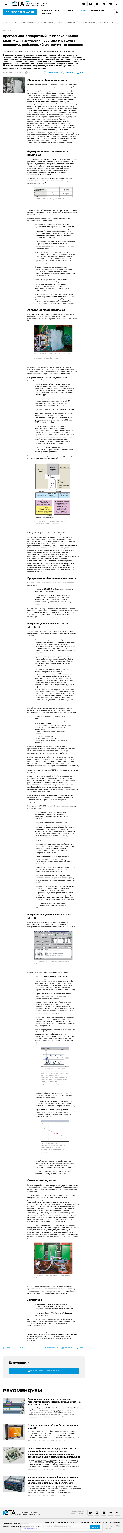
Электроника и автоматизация (24, 22)
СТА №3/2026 (44, 1417)
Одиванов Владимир (13, 51)
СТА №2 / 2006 (9, 31)
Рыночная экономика (66, 22)
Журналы (47, 10)
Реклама (46, 13)
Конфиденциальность (16, 1527)
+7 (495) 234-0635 (112, 1526)
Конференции (96, 10)
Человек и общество (108, 22)
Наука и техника (46, 22)
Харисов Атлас (67, 51)
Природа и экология (87, 22)
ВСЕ (6, 22)
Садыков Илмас (50, 51)
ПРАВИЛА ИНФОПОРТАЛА (15, 1523)
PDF (81, 72)
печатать (69, 72)
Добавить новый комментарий (44, 1371)
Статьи (82, 10)
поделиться (52, 72)
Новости (60, 10)
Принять (95, 1527)
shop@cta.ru (110, 1529)
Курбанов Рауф (33, 51)
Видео (71, 10)
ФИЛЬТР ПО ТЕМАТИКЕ (22, 12)
